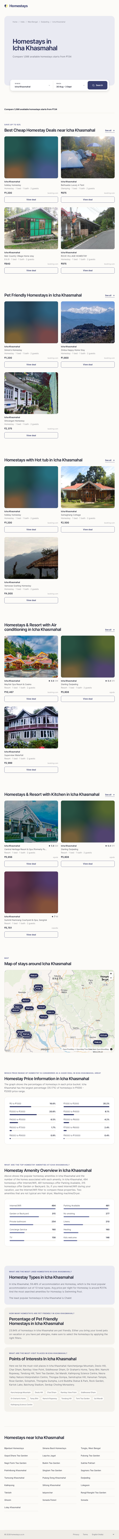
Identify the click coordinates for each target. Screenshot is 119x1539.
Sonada (84, 1500)
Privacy (76, 1534)
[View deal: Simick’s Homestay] (31, 322)
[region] (59, 1011)
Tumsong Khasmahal (14, 1478)
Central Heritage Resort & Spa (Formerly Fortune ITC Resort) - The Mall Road (40, 849)
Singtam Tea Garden (52, 1470)
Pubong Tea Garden (90, 1455)
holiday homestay (12, 185)
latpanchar (48, 1492)
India (23, 22)
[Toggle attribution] (111, 1049)
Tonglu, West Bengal (90, 1448)
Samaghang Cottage (71, 515)
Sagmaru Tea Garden (91, 1470)
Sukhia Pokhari (88, 1463)
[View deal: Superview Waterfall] (31, 727)
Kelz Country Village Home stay (19, 256)
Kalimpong (9, 1485)
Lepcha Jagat (49, 1455)
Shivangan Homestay (14, 421)
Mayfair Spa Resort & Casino (17, 684)
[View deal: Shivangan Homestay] (31, 393)
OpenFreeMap (68, 1049)
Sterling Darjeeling (69, 684)
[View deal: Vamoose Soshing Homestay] (31, 558)
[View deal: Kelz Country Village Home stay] (31, 228)
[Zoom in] (111, 973)
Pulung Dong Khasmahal (54, 1478)
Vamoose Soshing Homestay (17, 585)
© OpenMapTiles (81, 1049)
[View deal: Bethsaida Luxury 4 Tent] (88, 157)
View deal (31, 199)
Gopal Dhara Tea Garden (16, 1455)
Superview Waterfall (13, 755)
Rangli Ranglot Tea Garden (93, 1492)
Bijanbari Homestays (14, 1448)
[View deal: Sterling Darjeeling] (88, 657)
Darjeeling (45, 22)
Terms (85, 1534)
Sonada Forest (49, 1500)
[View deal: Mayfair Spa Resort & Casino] (31, 657)
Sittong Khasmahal (51, 1485)
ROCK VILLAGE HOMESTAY (74, 256)
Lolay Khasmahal (12, 1507)
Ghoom (7, 1500)
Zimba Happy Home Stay (73, 350)
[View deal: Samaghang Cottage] (88, 487)
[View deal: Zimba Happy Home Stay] (88, 322)
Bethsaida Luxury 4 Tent (72, 185)
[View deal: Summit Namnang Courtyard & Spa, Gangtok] (31, 892)
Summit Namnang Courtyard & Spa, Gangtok (25, 920)
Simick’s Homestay (13, 350)
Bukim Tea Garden (51, 1463)
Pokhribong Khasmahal (15, 1470)
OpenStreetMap (103, 1049)
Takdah (7, 1492)
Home (15, 22)
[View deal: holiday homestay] (31, 157)
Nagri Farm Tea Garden (15, 1463)
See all (110, 130)
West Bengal (33, 22)
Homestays (18, 6)
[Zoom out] (111, 978)
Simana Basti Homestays (54, 1448)
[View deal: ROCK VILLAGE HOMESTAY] (88, 228)
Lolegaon (85, 1485)
